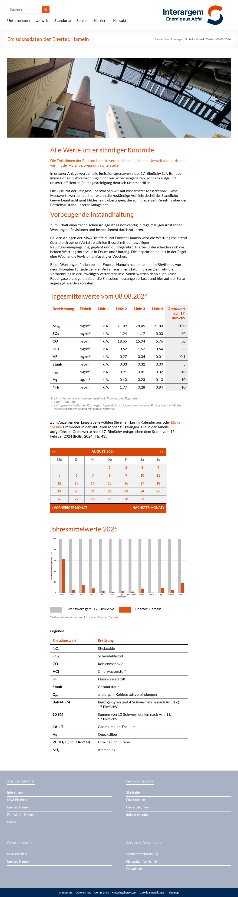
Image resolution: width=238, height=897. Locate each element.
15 (110, 483)
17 (142, 483)
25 (158, 491)
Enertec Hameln (18, 807)
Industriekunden (137, 815)
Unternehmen (18, 21)
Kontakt (119, 21)
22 (110, 491)
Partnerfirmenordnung (142, 854)
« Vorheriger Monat (69, 508)
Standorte (62, 21)
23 (126, 491)
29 (110, 499)
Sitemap (174, 892)
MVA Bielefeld (17, 800)
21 (93, 491)
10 (142, 475)
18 (158, 483)
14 (93, 483)
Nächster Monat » (148, 508)
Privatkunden (135, 800)
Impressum (66, 892)
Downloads (134, 869)
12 (59, 483)
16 (126, 483)
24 (142, 491)
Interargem (15, 792)
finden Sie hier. (109, 617)
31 (142, 499)
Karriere (100, 21)
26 (59, 499)
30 (126, 499)
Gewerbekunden (138, 807)
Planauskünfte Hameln (142, 861)
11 (158, 475)
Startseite (133, 792)
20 (76, 491)
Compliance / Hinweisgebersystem (115, 892)
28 (93, 499)
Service (82, 21)
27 (76, 499)
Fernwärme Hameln (21, 815)
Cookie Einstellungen (152, 892)
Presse (11, 822)
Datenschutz (83, 892)
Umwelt (42, 21)
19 (59, 491)
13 (76, 483)
